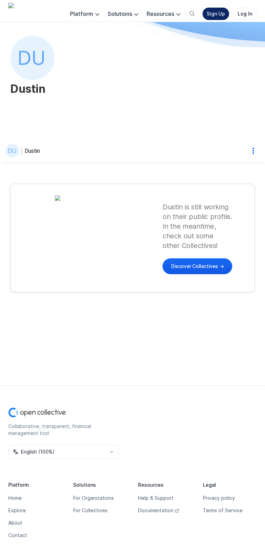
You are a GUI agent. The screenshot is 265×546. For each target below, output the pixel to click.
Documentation (156, 510)
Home (15, 498)
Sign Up (216, 14)
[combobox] (63, 452)
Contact (17, 535)
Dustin (32, 150)
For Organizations (93, 498)
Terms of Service (223, 510)
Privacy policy (219, 498)
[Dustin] (14, 151)
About (15, 523)
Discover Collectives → (197, 266)
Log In (245, 14)
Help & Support (156, 498)
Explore (17, 510)
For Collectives (90, 510)
